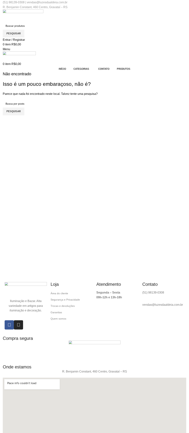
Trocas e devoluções (63, 305)
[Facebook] (9, 325)
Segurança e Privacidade (65, 299)
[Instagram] (18, 325)
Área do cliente (59, 293)
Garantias (56, 312)
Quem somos (58, 318)
